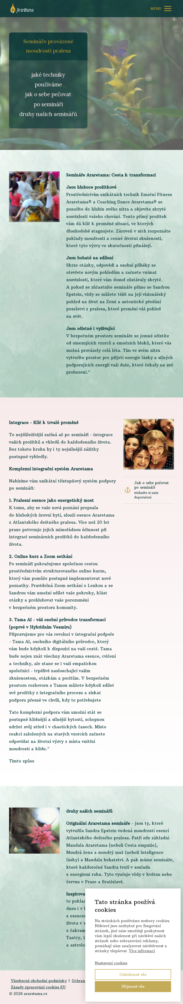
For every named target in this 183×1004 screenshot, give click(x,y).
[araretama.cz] (22, 8)
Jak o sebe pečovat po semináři (151, 485)
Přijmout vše (133, 986)
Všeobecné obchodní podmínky (39, 980)
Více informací (142, 951)
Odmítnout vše (133, 974)
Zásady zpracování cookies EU (38, 987)
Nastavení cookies (111, 963)
